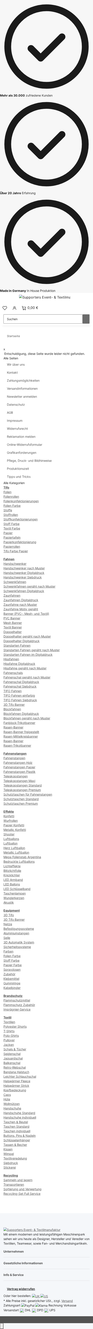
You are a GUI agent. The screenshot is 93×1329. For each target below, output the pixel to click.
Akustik (8, 902)
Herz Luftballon (14, 848)
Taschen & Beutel (15, 1122)
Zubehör (9, 974)
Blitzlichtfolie (12, 870)
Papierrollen (11, 546)
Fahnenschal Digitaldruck (21, 682)
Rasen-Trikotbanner (17, 745)
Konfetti (8, 816)
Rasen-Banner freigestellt (21, 732)
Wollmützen (11, 1104)
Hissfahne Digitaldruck (19, 663)
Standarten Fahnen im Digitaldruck (28, 654)
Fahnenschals (13, 673)
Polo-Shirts (11, 1035)
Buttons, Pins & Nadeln (19, 1135)
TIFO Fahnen (12, 691)
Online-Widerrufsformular (24, 444)
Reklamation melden (21, 436)
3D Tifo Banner (14, 704)
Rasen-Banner (13, 727)
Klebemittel (11, 978)
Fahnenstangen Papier (19, 767)
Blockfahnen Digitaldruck (21, 713)
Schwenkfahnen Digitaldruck (23, 591)
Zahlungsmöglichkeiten (23, 380)
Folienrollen (11, 496)
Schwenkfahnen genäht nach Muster (29, 586)
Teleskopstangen (15, 776)
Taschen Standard (16, 1126)
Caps (7, 1094)
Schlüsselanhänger (16, 1140)
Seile (6, 938)
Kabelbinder (12, 988)
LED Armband (13, 880)
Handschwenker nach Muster (24, 568)
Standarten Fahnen (16, 645)
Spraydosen (12, 969)
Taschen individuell (16, 1131)
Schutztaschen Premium (20, 803)
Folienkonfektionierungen (21, 501)
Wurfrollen (10, 820)
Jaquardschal (13, 1058)
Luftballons (11, 839)
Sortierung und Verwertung (22, 1189)
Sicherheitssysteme (17, 947)
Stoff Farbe (11, 524)
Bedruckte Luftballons (19, 861)
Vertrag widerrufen (21, 1289)
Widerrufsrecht (17, 428)
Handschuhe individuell (19, 1117)
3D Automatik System (18, 942)
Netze (7, 924)
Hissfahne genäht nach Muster (24, 668)
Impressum (14, 420)
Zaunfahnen (11, 595)
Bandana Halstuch (16, 1072)
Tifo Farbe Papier (15, 551)
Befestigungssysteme (18, 928)
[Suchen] (86, 319)
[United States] (44, 1296)
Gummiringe (11, 983)
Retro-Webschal (14, 1067)
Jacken (8, 1044)
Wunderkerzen (13, 898)
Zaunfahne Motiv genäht (20, 609)
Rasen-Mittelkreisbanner (20, 736)
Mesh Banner (12, 623)
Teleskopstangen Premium (22, 790)
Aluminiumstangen (16, 933)
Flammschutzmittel (16, 1000)
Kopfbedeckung (14, 1090)
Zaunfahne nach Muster (20, 604)
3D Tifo (8, 915)
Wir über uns (16, 364)
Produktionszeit (18, 468)
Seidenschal (12, 1054)
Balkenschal (11, 1063)
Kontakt (12, 372)
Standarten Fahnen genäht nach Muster (31, 650)
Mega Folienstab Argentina (22, 857)
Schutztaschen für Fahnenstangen (27, 794)
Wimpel (8, 1154)
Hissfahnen (11, 659)
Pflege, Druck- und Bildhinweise (29, 460)
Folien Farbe (12, 505)
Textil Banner (12, 627)
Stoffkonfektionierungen (20, 519)
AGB (10, 412)
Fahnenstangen (14, 758)
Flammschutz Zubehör (19, 1005)
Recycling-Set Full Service (21, 1193)
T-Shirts (8, 1031)
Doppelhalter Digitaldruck (21, 641)
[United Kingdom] (36, 1296)
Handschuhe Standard (19, 1113)
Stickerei (9, 1167)
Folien (7, 492)
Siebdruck (10, 1163)
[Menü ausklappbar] (8, 298)
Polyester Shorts (15, 1026)
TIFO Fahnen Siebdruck (20, 700)
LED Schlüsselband (16, 889)
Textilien (9, 1022)
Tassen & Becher (15, 1145)
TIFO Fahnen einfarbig (19, 695)
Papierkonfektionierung (19, 542)
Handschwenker (14, 563)
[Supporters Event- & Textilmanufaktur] (31, 1229)
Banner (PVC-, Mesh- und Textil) (26, 613)
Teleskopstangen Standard (22, 785)
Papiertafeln (12, 537)
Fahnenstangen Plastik (19, 772)
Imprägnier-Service (16, 1009)
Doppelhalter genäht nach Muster (27, 636)
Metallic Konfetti (14, 830)
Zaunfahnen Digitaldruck (20, 600)
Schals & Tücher (14, 1049)
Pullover (9, 1040)
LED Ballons (11, 884)
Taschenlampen (14, 893)
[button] (5, 307)
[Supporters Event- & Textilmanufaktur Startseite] (45, 297)
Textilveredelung (15, 1158)
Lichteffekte (12, 866)
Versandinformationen (22, 388)
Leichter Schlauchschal (19, 1076)
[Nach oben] (1, 1326)
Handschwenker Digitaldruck (23, 573)
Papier (8, 533)
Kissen (8, 1149)
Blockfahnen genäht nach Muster (26, 718)
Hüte (6, 1099)
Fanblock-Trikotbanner (19, 723)
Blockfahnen (12, 709)
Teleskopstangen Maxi (19, 781)
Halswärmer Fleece (16, 1081)
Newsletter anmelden (22, 396)
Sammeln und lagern (17, 1180)
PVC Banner (11, 618)
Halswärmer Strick (16, 1085)
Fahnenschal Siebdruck (20, 686)
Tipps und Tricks (18, 476)
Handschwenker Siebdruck (22, 577)
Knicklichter (11, 875)
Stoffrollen (10, 515)
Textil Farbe (11, 528)
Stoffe (7, 510)
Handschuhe (12, 1108)
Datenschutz (16, 404)
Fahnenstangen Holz (17, 762)
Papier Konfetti (13, 825)
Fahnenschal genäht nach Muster (26, 677)
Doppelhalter (12, 632)
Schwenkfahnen (14, 582)
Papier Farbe (12, 965)
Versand (67, 1301)
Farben (8, 951)
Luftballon (10, 843)
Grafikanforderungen (21, 452)
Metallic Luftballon (16, 852)
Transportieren (13, 1184)
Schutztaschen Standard (21, 799)
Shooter (8, 834)
